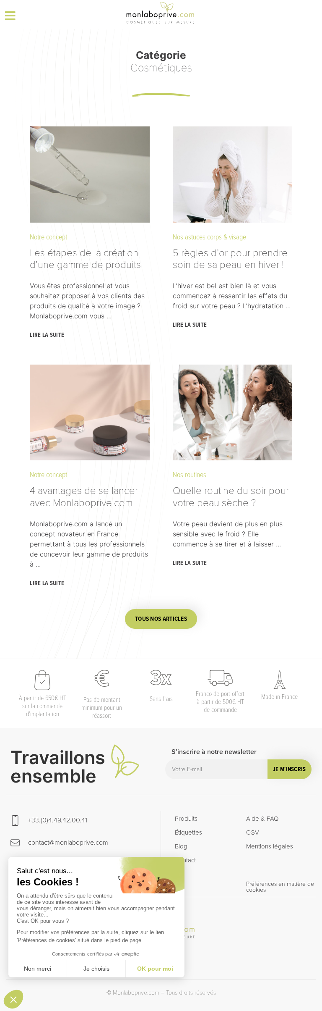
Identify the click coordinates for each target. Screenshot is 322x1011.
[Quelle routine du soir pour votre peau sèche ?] (232, 412)
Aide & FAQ (262, 818)
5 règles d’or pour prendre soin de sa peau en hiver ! (230, 258)
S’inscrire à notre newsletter (214, 752)
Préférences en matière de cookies (280, 887)
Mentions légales (269, 846)
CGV (252, 832)
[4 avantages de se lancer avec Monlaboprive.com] (89, 412)
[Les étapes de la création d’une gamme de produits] (89, 174)
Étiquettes (188, 832)
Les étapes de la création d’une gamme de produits (86, 258)
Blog (181, 846)
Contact (185, 860)
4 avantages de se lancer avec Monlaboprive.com (84, 496)
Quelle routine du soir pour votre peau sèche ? (231, 496)
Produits (186, 818)
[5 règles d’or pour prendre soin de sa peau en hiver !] (232, 174)
